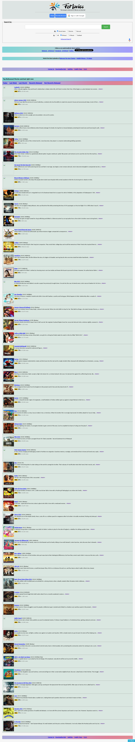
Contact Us (51, 69)
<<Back (52, 15)
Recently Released (35, 83)
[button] (76, 16)
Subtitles (70, 69)
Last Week (13, 83)
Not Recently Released (52, 83)
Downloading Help (60, 69)
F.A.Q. (85, 69)
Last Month (23, 83)
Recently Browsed (60, 15)
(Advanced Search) (66, 39)
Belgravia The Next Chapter (68, 58)
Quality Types (78, 69)
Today (5, 83)
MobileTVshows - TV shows (84, 58)
